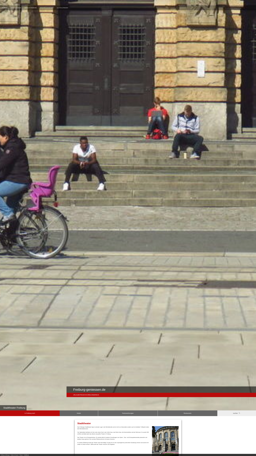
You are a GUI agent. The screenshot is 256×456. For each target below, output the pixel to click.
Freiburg (5, 8)
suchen (235, 413)
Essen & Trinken (16, 8)
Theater (21, 455)
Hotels (79, 413)
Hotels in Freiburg (31, 8)
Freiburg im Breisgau (5, 455)
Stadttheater (26, 455)
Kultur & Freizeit (62, 8)
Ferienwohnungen (128, 413)
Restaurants (187, 413)
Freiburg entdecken (46, 8)
